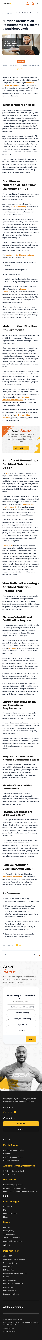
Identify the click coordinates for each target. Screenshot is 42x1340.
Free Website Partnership (13, 1284)
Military (6, 1217)
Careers (6, 1277)
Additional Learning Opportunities (19, 1166)
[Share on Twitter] (22, 69)
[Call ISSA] (23, 3)
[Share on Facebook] (18, 69)
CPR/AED (6, 1153)
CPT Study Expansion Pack (13, 1171)
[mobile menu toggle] (37, 3)
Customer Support (11, 1201)
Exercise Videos (9, 1280)
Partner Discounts (10, 1290)
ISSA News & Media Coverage (14, 1273)
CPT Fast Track (9, 1174)
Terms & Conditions (9, 1331)
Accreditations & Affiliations (14, 1259)
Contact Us (7, 1206)
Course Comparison (11, 1160)
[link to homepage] (7, 3)
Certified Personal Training (13, 1150)
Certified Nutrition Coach (13, 1157)
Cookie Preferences (9, 1328)
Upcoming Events (10, 1263)
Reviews (7, 1222)
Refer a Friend (8, 1266)
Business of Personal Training (14, 1188)
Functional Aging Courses (13, 1185)
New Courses (9, 1180)
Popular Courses (11, 1145)
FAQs (5, 1210)
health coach (8, 545)
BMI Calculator (9, 1270)
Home (4, 14)
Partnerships (8, 1287)
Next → (31, 1039)
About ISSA (7, 1256)
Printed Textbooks (10, 1213)
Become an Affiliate (11, 1294)
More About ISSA (11, 1251)
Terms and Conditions (12, 1238)
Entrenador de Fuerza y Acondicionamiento (20, 1192)
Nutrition (11, 14)
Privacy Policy (8, 1231)
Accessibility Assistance (12, 1241)
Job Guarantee (9, 1234)
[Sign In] (28, 3)
